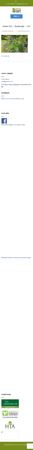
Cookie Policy (26, 444)
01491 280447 (11, 4)
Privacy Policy (18, 444)
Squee (12, 444)
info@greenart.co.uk (21, 4)
